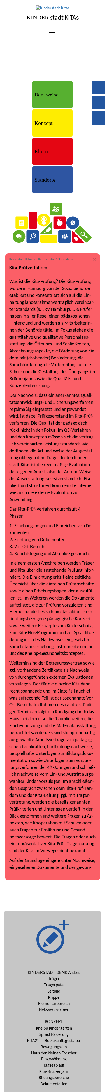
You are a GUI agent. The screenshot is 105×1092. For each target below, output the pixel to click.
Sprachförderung (54, 1035)
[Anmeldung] (98, 115)
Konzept (43, 123)
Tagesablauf (53, 1065)
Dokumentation (53, 1084)
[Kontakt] (98, 100)
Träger (54, 979)
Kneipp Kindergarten (54, 1028)
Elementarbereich (54, 1004)
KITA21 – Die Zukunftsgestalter (54, 1041)
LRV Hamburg (55, 309)
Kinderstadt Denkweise (54, 972)
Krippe (54, 998)
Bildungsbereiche (54, 1078)
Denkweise (46, 95)
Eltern (41, 151)
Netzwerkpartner (54, 1010)
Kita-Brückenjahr (53, 1072)
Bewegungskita (54, 1047)
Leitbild (53, 991)
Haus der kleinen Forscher (54, 1053)
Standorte (44, 180)
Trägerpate (54, 985)
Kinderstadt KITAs (20, 259)
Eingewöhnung (54, 1059)
